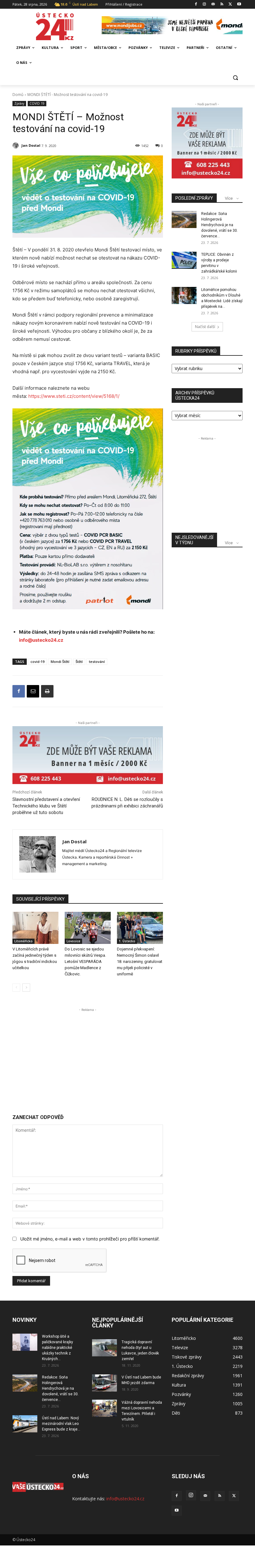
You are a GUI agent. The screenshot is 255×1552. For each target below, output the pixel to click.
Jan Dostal (30, 145)
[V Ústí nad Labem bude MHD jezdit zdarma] (104, 1383)
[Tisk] (47, 691)
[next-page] (26, 987)
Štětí (79, 661)
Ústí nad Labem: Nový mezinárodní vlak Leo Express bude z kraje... (61, 1423)
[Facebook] (195, 4)
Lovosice (73, 941)
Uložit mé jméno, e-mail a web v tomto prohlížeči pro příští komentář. (90, 1238)
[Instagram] (204, 4)
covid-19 (37, 661)
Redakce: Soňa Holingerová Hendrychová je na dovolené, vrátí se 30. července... (219, 225)
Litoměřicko (23, 941)
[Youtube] (239, 4)
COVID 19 (37, 103)
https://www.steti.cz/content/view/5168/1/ (73, 396)
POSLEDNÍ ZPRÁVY (194, 198)
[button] (235, 77)
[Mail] (213, 4)
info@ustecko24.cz (41, 640)
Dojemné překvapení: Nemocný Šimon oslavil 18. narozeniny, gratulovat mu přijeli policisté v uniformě (139, 961)
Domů (17, 94)
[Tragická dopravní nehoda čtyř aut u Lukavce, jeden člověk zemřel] (104, 1347)
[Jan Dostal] (16, 145)
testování (97, 661)
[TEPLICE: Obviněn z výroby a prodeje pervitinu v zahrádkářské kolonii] (184, 260)
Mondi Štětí (60, 661)
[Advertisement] (87, 1056)
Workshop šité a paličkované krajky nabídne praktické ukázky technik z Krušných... (57, 1347)
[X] (230, 4)
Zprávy (19, 103)
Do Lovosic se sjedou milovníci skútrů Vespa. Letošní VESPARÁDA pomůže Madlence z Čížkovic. (85, 961)
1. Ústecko (127, 941)
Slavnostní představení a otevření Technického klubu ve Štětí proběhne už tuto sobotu (46, 806)
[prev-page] (16, 987)
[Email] (33, 691)
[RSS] (221, 4)
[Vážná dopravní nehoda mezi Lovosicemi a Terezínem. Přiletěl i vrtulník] (104, 1408)
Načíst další (205, 326)
